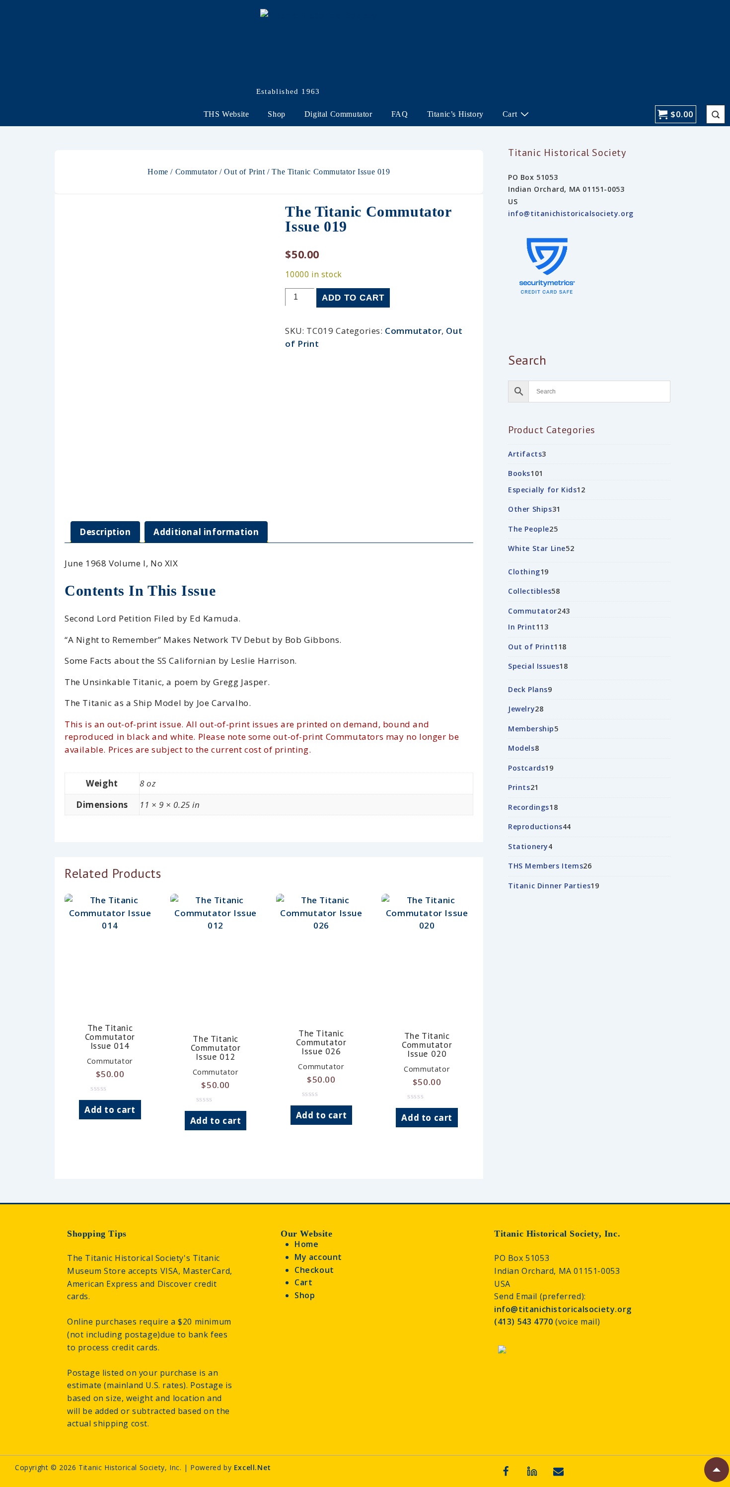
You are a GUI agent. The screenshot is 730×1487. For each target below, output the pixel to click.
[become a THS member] (502, 1354)
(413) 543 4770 (524, 1321)
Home (157, 171)
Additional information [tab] (206, 532)
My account (318, 1257)
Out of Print (244, 171)
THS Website (226, 114)
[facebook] (506, 1471)
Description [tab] (105, 532)
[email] (558, 1471)
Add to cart (353, 298)
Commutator (196, 171)
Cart (510, 114)
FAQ (399, 114)
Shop (276, 114)
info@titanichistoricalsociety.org (571, 213)
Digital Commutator (338, 114)
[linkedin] (532, 1471)
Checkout (314, 1269)
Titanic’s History (455, 114)
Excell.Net (252, 1467)
